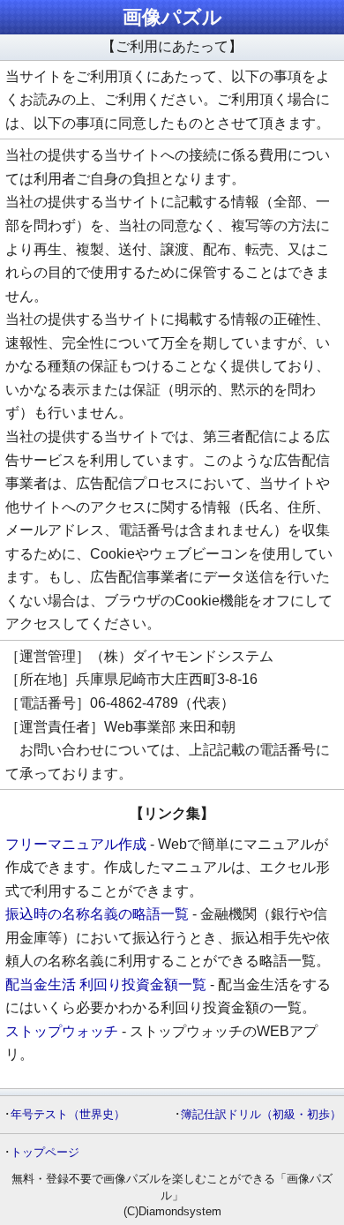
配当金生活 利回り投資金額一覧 (105, 984)
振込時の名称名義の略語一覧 (97, 913)
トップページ (45, 1152)
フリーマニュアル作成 (75, 844)
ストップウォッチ (61, 1031)
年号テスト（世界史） (68, 1114)
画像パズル (172, 17)
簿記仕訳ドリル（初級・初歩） (261, 1114)
